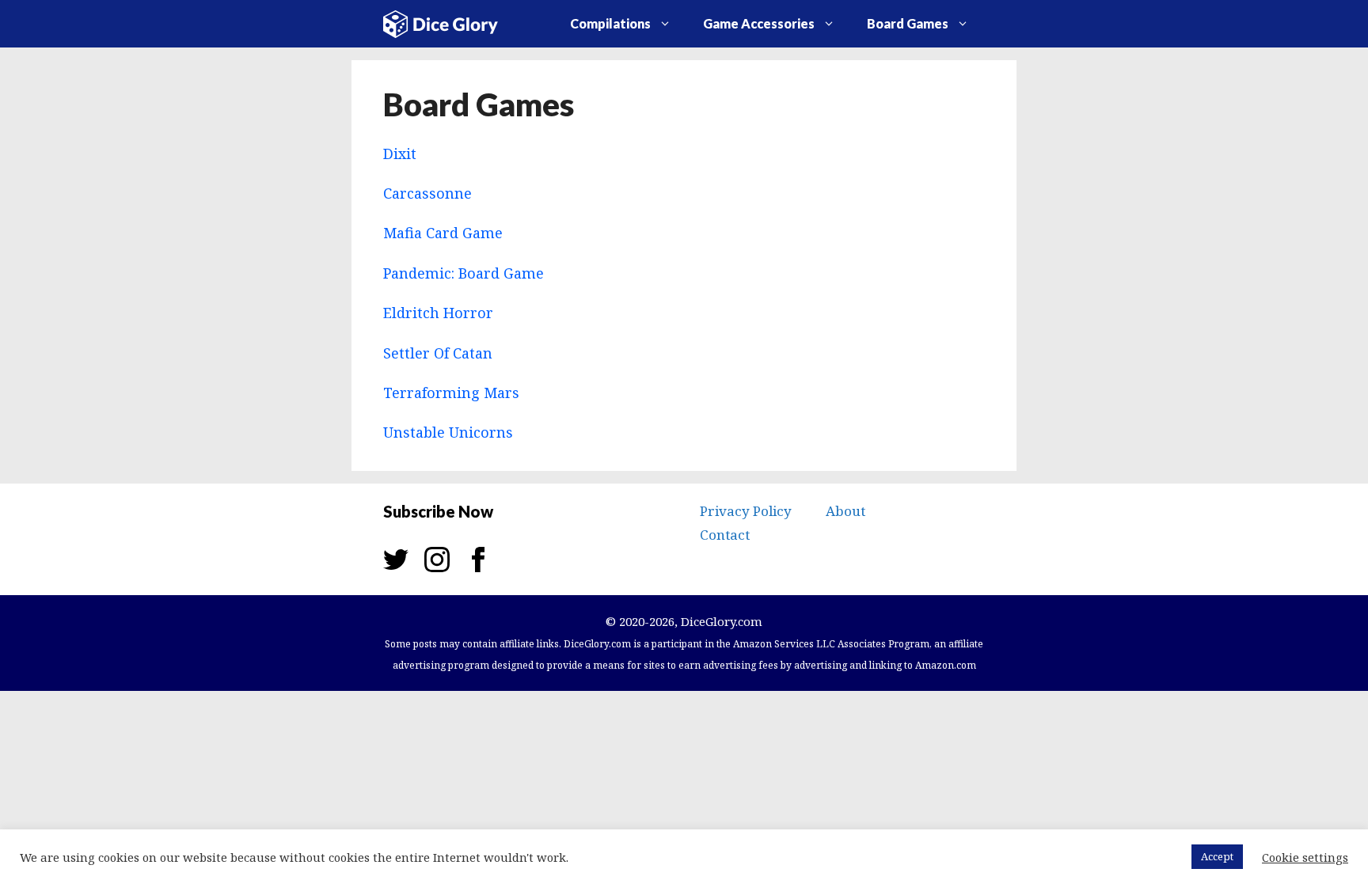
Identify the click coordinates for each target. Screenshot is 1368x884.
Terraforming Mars (451, 392)
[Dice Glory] (452, 22)
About (845, 511)
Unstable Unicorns (448, 432)
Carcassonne (427, 193)
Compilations (610, 23)
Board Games (907, 23)
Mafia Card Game (443, 232)
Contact (725, 534)
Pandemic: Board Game (463, 273)
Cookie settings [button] (1305, 857)
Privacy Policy (746, 511)
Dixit (399, 153)
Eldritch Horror (438, 312)
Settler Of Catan (437, 352)
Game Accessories (759, 23)
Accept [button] (1217, 856)
